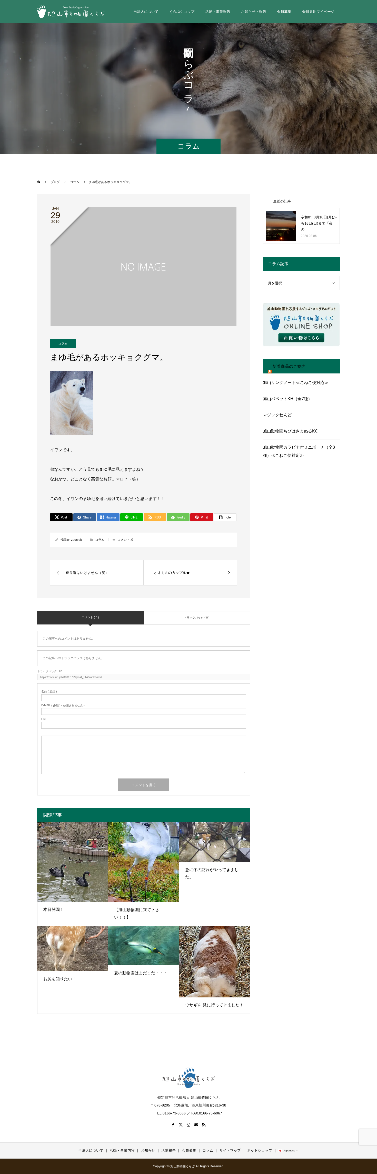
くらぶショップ (181, 11)
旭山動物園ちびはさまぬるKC (290, 431)
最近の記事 (282, 201)
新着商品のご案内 (289, 366)
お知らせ (148, 1150)
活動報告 (168, 1150)
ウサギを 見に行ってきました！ (214, 1005)
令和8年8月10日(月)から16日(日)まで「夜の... (319, 223)
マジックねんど (277, 415)
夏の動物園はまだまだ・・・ (140, 973)
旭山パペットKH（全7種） (287, 399)
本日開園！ (53, 909)
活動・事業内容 (122, 1150)
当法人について (90, 1150)
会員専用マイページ (318, 11)
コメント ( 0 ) (90, 617)
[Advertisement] (301, 509)
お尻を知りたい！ (59, 979)
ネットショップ (259, 1150)
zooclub (76, 540)
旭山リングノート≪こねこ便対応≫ (296, 382)
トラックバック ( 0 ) (197, 617)
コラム (62, 343)
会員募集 (189, 1150)
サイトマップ (230, 1150)
